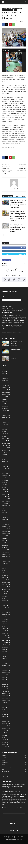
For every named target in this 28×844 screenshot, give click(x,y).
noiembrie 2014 (6, 695)
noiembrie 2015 (6, 668)
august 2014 (5, 702)
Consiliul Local (20, 836)
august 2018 (5, 591)
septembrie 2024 (6, 422)
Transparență (9, 5)
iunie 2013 (4, 735)
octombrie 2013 (6, 726)
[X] (6, 24)
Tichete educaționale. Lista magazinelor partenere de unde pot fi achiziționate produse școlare (17, 227)
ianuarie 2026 (5, 385)
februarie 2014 (5, 716)
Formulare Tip (22, 837)
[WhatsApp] (13, 24)
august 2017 (5, 619)
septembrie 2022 (6, 478)
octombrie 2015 (6, 670)
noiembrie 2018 (6, 584)
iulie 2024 (4, 427)
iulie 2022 (4, 482)
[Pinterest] (10, 24)
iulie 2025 (4, 399)
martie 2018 (5, 603)
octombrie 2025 (6, 392)
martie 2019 (5, 575)
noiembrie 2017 (6, 612)
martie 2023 (5, 464)
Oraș (12, 837)
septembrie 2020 (6, 533)
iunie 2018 (4, 596)
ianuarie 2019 (5, 580)
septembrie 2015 (6, 672)
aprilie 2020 (5, 545)
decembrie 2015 (6, 665)
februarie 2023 (5, 466)
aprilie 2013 (5, 739)
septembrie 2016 (6, 644)
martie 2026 (5, 380)
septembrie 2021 (6, 505)
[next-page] (5, 235)
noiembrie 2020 (6, 529)
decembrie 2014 (6, 693)
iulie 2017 (4, 621)
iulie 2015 (4, 677)
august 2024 (5, 424)
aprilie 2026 (5, 378)
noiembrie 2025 (6, 390)
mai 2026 (4, 376)
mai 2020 (4, 543)
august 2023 (5, 452)
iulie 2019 (4, 566)
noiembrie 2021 (6, 501)
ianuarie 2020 (5, 552)
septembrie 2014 (6, 700)
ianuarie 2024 (5, 441)
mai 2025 (4, 403)
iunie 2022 (4, 485)
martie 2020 (5, 547)
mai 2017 (4, 626)
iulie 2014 (4, 705)
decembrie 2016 (6, 638)
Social (15, 9)
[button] (2, 2)
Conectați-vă (22, 251)
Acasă (3, 5)
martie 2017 (5, 631)
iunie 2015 (4, 679)
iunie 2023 (4, 457)
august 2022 (5, 480)
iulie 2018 (4, 593)
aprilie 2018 (5, 600)
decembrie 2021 (6, 498)
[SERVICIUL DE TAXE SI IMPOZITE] (5, 343)
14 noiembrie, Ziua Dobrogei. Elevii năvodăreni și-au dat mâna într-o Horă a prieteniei (7, 170)
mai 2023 (4, 459)
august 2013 (5, 730)
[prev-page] (3, 235)
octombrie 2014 (6, 698)
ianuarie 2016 (5, 663)
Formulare (13, 356)
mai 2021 (4, 515)
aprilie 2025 (5, 406)
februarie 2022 (5, 494)
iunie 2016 (4, 651)
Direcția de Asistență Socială (7, 9)
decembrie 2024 (6, 415)
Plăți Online (19, 839)
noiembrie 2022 (6, 473)
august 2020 (5, 536)
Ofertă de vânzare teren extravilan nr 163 (12, 332)
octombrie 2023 (6, 447)
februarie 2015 (5, 689)
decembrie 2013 (6, 721)
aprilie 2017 (5, 628)
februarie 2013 (5, 744)
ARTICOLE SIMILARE (7, 196)
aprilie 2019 (5, 573)
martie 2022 (5, 492)
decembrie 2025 (6, 387)
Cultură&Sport (19, 8)
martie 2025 (5, 408)
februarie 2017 (5, 633)
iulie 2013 (4, 733)
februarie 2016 (5, 661)
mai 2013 (4, 737)
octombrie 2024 (6, 420)
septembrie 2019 (6, 561)
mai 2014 (4, 709)
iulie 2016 (4, 649)
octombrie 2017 (6, 614)
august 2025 (5, 397)
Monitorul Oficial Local (11, 839)
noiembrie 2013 (6, 723)
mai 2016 (4, 654)
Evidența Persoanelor (16, 349)
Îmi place (23, 247)
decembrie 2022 (6, 471)
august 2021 (5, 508)
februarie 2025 (5, 410)
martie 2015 (5, 686)
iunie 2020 (4, 540)
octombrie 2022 (6, 475)
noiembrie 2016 (6, 640)
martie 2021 (5, 519)
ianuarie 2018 (5, 607)
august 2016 (5, 647)
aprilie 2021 (5, 517)
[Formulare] (5, 358)
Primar (5, 836)
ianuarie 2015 (5, 691)
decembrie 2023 (6, 443)
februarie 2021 (5, 522)
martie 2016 (5, 658)
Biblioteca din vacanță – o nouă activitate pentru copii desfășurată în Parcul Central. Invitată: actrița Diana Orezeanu (18, 204)
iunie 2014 (4, 707)
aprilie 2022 (5, 489)
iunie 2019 (4, 568)
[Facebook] (3, 24)
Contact (16, 837)
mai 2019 (4, 570)
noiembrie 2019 (6, 556)
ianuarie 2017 (5, 635)
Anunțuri (13, 8)
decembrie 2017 (6, 610)
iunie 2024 (4, 429)
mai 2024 (4, 431)
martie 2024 (5, 436)
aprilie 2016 (5, 656)
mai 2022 (4, 487)
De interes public (5, 837)
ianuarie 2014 (5, 719)
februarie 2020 (5, 549)
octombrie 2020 (6, 531)
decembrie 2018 (6, 582)
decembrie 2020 (6, 526)
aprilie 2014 (5, 712)
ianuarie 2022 (5, 496)
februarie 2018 (5, 605)
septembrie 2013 (6, 728)
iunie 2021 (4, 512)
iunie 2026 (4, 373)
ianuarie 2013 (5, 746)
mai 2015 (4, 682)
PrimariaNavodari (9, 20)
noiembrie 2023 (6, 445)
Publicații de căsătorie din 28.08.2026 (11, 315)
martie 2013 (5, 742)
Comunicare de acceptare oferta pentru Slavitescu (22, 168)
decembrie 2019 (6, 554)
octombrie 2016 (6, 642)
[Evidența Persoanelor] (5, 351)
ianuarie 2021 (5, 524)
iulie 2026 (4, 371)
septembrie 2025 (6, 394)
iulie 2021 (4, 510)
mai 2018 (4, 598)
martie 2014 (5, 714)
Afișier (14, 5)
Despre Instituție (11, 836)
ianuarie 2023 (5, 468)
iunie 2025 (4, 401)
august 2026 (5, 369)
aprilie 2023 (5, 461)
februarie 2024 (5, 438)
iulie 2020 (4, 538)
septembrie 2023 (6, 450)
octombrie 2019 (6, 559)
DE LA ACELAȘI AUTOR (19, 196)
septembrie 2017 (6, 617)
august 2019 (5, 563)
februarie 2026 (5, 383)
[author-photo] (14, 186)
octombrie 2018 (6, 587)
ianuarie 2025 (5, 413)
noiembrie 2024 (6, 417)
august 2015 (5, 675)
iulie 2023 (4, 454)
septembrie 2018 (6, 589)
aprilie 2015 (5, 684)
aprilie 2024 (5, 434)
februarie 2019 (5, 577)
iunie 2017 (4, 624)
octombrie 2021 (6, 503)
